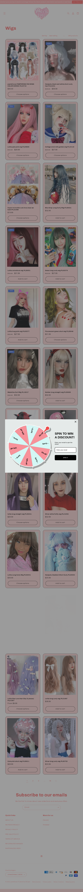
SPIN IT (65, 457)
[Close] (75, 421)
